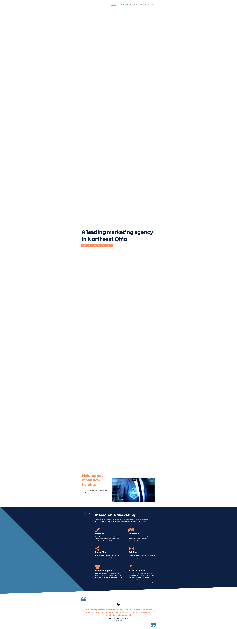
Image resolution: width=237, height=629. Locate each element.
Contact (150, 4)
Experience (121, 4)
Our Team (143, 4)
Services (128, 4)
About (136, 4)
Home (113, 4)
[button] (82, 611)
